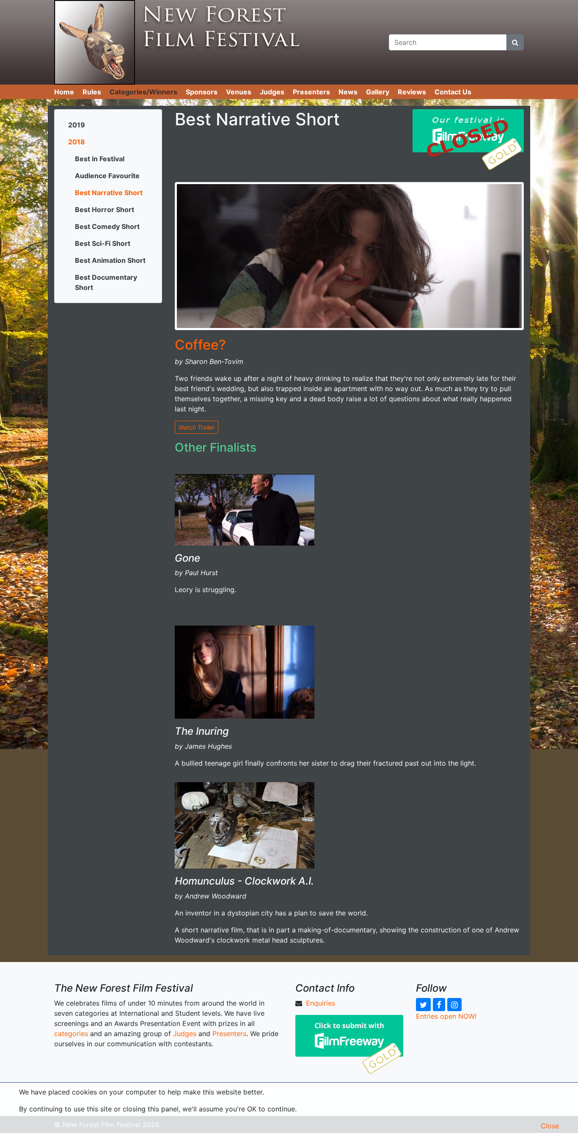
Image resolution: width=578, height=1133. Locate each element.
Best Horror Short (104, 209)
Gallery (377, 92)
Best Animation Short (110, 260)
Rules (92, 92)
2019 (76, 125)
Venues (238, 92)
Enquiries (320, 1003)
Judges (272, 92)
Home (64, 92)
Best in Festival (99, 158)
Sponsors (201, 92)
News (348, 92)
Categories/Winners (143, 92)
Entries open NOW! (446, 1016)
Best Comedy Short (107, 226)
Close (550, 1126)
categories (71, 1033)
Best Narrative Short (109, 192)
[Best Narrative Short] (349, 255)
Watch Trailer (197, 427)
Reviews (412, 92)
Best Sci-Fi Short (102, 243)
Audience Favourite (107, 175)
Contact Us (453, 92)
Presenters (311, 92)
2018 (76, 142)
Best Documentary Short (106, 282)
